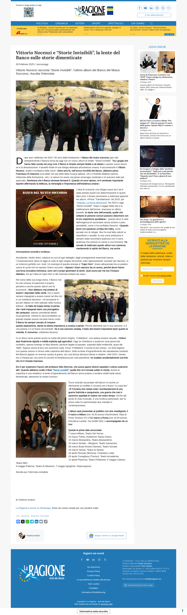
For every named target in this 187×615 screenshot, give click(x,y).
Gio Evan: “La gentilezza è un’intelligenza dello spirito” (153, 220)
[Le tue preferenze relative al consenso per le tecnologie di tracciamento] (182, 610)
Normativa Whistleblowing (93, 592)
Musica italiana (40, 516)
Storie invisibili (61, 370)
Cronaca (61, 23)
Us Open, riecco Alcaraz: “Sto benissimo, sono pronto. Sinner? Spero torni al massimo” (150, 28)
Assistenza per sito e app (140, 585)
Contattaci (93, 588)
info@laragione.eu (153, 579)
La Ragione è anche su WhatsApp (33, 508)
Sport (96, 23)
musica (25, 516)
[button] (151, 23)
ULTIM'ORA (22, 28)
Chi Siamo (137, 23)
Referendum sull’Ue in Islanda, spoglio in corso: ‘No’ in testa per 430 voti (102, 28)
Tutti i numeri (93, 584)
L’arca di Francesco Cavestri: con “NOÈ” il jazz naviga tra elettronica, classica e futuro (156, 77)
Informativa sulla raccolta (94, 611)
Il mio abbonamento (154, 15)
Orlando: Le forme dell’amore (92, 202)
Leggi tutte (169, 34)
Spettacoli (116, 23)
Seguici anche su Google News (109, 535)
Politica (42, 23)
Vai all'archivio (93, 567)
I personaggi (42, 64)
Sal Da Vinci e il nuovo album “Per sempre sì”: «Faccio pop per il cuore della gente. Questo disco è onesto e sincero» (156, 124)
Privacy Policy (93, 571)
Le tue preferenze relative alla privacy (93, 580)
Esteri (79, 23)
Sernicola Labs (107, 604)
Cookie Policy (93, 575)
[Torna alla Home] (93, 11)
